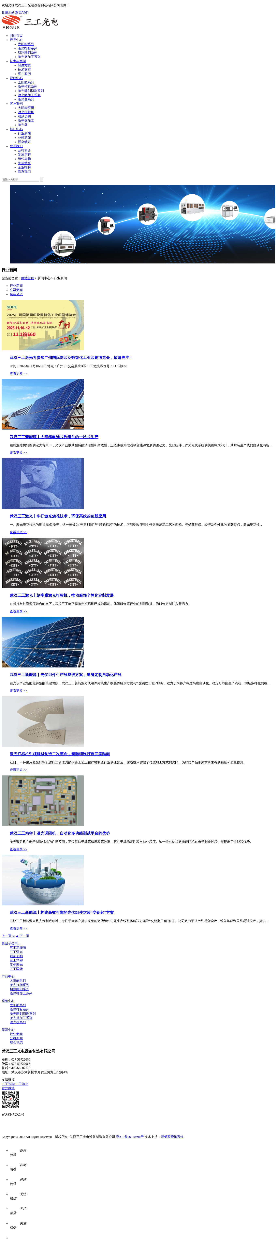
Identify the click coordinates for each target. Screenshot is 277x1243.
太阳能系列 (26, 44)
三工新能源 (18, 947)
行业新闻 (24, 133)
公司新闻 (24, 137)
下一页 (24, 936)
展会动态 (24, 142)
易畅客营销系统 (172, 1137)
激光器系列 (26, 99)
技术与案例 (18, 61)
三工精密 (16, 960)
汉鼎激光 (16, 964)
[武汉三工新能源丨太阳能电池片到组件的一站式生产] (43, 428)
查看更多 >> (18, 373)
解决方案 (24, 65)
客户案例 (24, 74)
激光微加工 (26, 120)
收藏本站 (8, 12)
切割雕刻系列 (27, 52)
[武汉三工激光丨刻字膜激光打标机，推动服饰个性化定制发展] (43, 587)
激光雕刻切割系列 (31, 91)
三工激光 (16, 952)
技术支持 (24, 69)
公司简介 (24, 150)
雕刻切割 (24, 116)
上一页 (6, 936)
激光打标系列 (27, 48)
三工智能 (8, 1084)
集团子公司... (11, 943)
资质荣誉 (24, 163)
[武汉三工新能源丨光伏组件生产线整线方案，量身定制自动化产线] (43, 666)
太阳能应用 (26, 108)
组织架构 (24, 159)
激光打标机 (26, 112)
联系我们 (21, 12)
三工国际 (16, 969)
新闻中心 (16, 129)
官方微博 (8, 1088)
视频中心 (16, 78)
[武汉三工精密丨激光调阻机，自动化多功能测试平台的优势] (43, 825)
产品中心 (16, 40)
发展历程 (24, 154)
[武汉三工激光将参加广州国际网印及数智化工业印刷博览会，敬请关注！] (43, 349)
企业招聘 (24, 167)
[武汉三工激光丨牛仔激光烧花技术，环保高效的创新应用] (43, 508)
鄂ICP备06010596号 (130, 1137)
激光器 (23, 125)
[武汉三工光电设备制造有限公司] (30, 28)
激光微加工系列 (29, 57)
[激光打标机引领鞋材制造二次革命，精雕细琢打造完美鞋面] (43, 745)
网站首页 (16, 35)
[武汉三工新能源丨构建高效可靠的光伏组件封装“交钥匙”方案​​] (43, 904)
